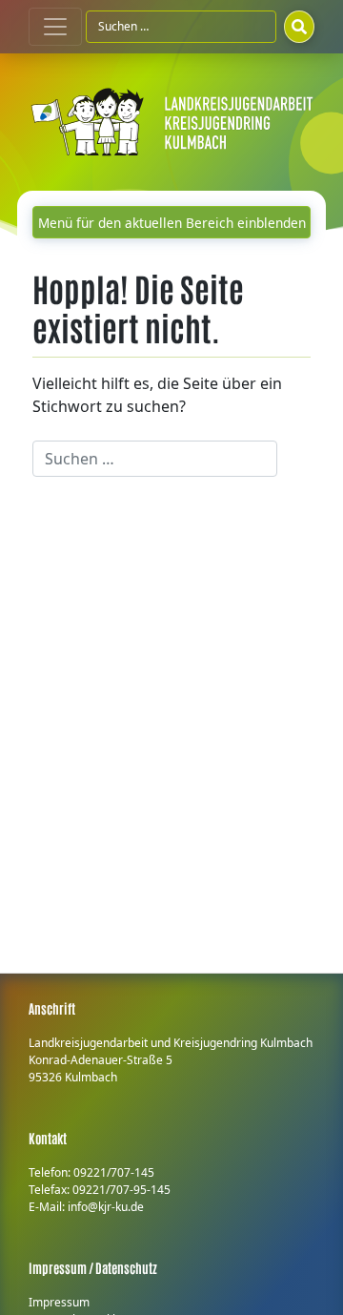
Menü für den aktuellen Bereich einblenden (172, 223)
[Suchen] (299, 26)
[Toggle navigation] (55, 27)
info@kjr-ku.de (106, 1207)
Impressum (59, 1302)
